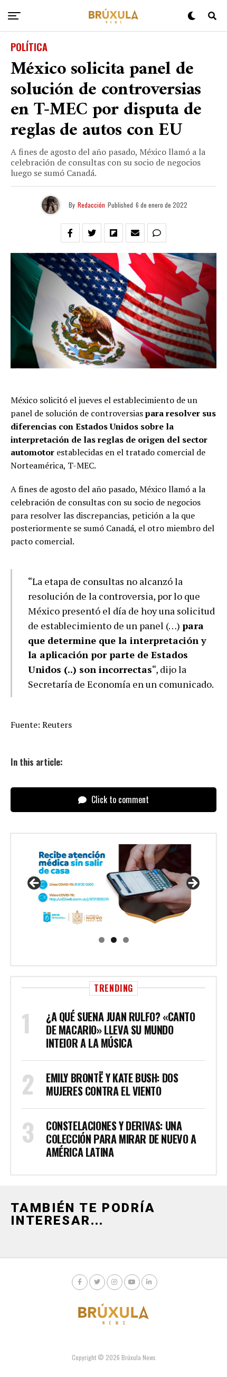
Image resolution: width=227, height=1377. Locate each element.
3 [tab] (126, 940)
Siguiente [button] (192, 884)
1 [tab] (102, 940)
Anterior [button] (35, 884)
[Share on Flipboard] (113, 232)
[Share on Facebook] (70, 232)
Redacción (91, 204)
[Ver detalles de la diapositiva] (113, 886)
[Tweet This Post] (91, 232)
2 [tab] (114, 940)
